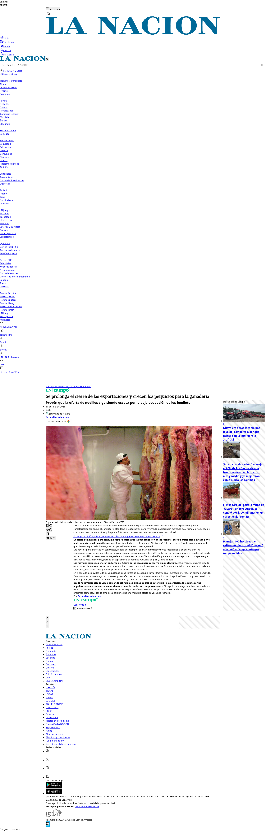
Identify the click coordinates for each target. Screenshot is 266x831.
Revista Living (7, 303)
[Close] (47, 618)
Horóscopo (6, 220)
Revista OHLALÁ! (8, 293)
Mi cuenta (8, 54)
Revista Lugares (8, 299)
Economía (64, 386)
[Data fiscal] (48, 826)
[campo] (58, 391)
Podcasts (5, 230)
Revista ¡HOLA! (7, 296)
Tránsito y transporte (11, 80)
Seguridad (5, 143)
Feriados (4, 223)
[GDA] (54, 816)
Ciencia (3, 160)
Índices (3, 120)
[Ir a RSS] (47, 777)
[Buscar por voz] (262, 65)
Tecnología (5, 216)
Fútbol (3, 190)
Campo (3, 107)
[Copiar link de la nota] (47, 534)
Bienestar (5, 157)
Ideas (3, 283)
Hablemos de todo (9, 163)
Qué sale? (5, 243)
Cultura (4, 150)
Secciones (8, 42)
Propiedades (6, 110)
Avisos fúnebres (8, 266)
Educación (5, 147)
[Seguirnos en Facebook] (47, 751)
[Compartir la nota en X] (50, 538)
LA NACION (52, 386)
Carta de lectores (9, 273)
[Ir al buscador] (48, 13)
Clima (3, 84)
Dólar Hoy (5, 104)
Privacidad (93, 806)
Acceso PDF (6, 260)
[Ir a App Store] (54, 793)
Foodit (6, 46)
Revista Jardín (7, 309)
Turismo (4, 213)
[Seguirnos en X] (47, 760)
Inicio (6, 38)
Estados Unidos (8, 130)
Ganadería (85, 386)
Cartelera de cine (9, 246)
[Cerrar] (47, 59)
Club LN (7, 50)
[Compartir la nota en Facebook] (47, 538)
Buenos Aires (7, 140)
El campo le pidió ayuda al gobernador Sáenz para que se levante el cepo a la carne (116, 536)
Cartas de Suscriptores (12, 180)
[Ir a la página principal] (133, 33)
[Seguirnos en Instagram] (47, 768)
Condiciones (81, 806)
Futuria (3, 100)
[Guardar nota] (47, 526)
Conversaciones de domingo (15, 276)
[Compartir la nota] (47, 530)
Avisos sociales (8, 270)
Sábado (4, 279)
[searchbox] (132, 65)
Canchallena (6, 200)
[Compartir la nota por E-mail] (54, 538)
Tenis (2, 196)
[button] (133, 215)
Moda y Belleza (8, 233)
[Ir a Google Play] (54, 786)
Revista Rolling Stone (11, 306)
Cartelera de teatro (10, 250)
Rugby (3, 193)
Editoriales (5, 173)
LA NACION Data (8, 87)
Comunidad (6, 153)
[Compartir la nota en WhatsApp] (50, 530)
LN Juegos (5, 210)
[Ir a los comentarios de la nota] (50, 526)
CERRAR (3, 2)
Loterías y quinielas (10, 226)
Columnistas (6, 177)
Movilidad (5, 117)
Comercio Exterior (9, 113)
